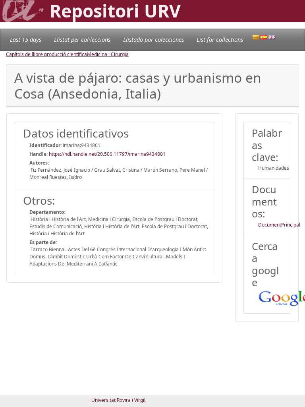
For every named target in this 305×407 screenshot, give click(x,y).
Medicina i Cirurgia (108, 54)
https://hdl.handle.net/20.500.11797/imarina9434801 (107, 154)
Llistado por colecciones (153, 39)
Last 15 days (25, 39)
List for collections (220, 39)
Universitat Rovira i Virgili (119, 400)
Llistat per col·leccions (82, 39)
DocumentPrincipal (279, 224)
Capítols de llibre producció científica (46, 54)
